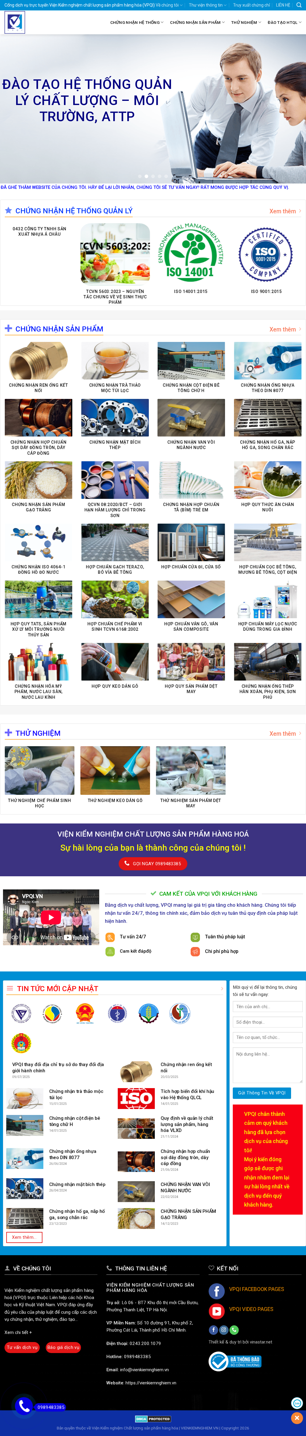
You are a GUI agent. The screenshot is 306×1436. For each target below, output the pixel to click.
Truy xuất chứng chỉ (251, 5)
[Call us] (234, 1330)
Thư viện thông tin (206, 5)
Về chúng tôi (167, 5)
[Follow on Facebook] (213, 1330)
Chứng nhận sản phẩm (195, 22)
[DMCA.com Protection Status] (153, 1418)
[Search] (299, 5)
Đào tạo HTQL (282, 22)
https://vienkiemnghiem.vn (151, 1383)
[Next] (292, 109)
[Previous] (13, 109)
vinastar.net (261, 1342)
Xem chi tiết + (18, 1332)
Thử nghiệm (244, 22)
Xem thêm (283, 211)
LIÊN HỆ (283, 5)
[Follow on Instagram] (223, 1330)
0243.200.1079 (145, 1343)
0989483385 (137, 1356)
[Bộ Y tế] (117, 1013)
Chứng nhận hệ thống (135, 22)
